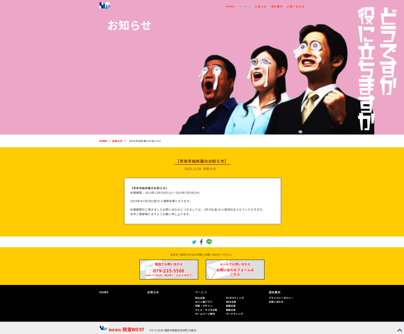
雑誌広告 (231, 309)
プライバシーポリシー (281, 297)
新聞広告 (231, 305)
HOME (230, 6)
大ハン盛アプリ (204, 301)
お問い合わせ (296, 6)
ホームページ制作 (205, 313)
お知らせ (261, 6)
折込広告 (200, 297)
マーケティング (234, 313)
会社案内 (277, 6)
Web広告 (231, 301)
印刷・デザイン (204, 305)
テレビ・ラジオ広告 (206, 309)
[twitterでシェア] (194, 242)
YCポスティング (235, 297)
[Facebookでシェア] (201, 241)
